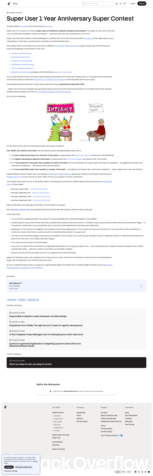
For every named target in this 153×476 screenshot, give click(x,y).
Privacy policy (106, 429)
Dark (123, 472)
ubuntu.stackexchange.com (22, 68)
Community (12, 300)
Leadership (80, 412)
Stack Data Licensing (60, 435)
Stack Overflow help (109, 415)
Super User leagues (83, 155)
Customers (58, 419)
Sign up (142, 3)
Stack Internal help (108, 418)
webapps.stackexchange (21, 53)
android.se (67, 72)
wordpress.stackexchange (21, 61)
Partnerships (57, 442)
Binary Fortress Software (61, 174)
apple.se (58, 72)
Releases (129, 421)
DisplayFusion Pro (14, 177)
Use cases (58, 422)
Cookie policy (106, 431)
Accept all (9, 467)
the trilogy (88, 38)
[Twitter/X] (139, 472)
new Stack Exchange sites (66, 46)
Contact (104, 412)
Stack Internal (57, 412)
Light (118, 472)
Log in (133, 3)
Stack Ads (56, 438)
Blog (127, 412)
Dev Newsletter (131, 415)
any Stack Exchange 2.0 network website (54, 92)
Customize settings (10, 471)
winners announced (39, 189)
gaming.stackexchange (20, 57)
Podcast (128, 418)
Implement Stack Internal (111, 421)
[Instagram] (145, 472)
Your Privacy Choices (110, 435)
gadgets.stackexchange (21, 72)
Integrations (58, 428)
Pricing (56, 430)
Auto (129, 472)
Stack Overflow (58, 449)
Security (57, 425)
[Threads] (142, 472)
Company (21, 300)
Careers (79, 418)
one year (23, 26)
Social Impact (82, 421)
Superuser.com (33, 300)
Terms (103, 426)
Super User (47, 26)
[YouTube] (149, 472)
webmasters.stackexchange (22, 64)
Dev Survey (129, 424)
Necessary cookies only (24, 467)
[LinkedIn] (135, 472)
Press (78, 415)
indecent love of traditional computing (49, 79)
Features (57, 416)
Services (55, 445)
